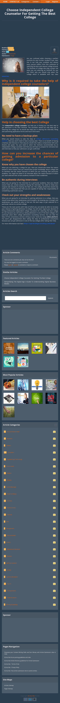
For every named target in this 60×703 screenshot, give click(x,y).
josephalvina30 (11, 54)
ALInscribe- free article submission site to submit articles (20, 671)
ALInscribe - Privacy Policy (11, 667)
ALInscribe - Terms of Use (11, 664)
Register (55, 2)
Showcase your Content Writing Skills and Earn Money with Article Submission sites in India (30, 653)
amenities (5, 76)
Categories (25, 2)
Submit (50, 298)
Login (48, 2)
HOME (5, 2)
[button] (55, 425)
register (15, 265)
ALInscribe (31, 696)
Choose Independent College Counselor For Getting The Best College (27, 278)
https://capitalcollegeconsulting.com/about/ (39, 224)
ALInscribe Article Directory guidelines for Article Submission (21, 661)
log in (9, 265)
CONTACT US (14, 2)
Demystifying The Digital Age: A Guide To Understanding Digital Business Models (30, 283)
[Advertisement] (30, 35)
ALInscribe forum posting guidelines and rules (17, 657)
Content (36, 2)
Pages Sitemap (8, 689)
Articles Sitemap (9, 685)
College (12, 56)
